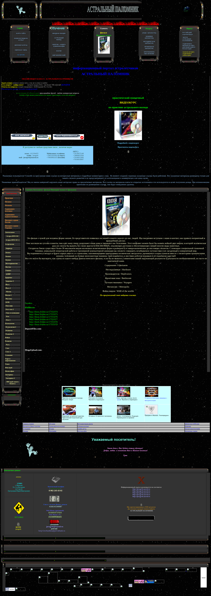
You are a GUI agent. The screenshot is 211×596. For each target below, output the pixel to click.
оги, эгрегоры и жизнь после (127, 398)
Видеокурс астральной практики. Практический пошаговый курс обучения (73, 417)
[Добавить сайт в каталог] (130, 586)
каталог (204, 577)
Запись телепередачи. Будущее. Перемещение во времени (128, 417)
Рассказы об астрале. (96, 398)
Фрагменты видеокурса (96, 399)
